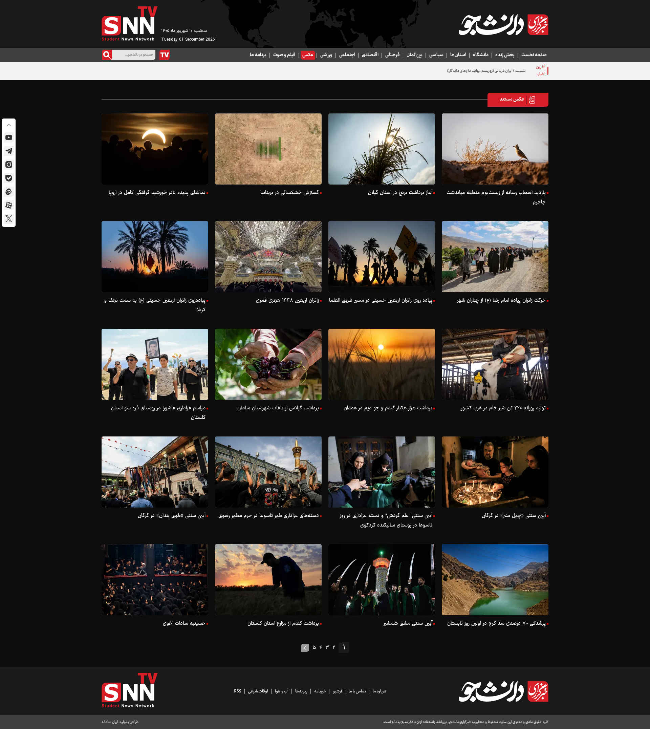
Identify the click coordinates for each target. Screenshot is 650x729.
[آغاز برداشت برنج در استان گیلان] (381, 149)
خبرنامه (320, 691)
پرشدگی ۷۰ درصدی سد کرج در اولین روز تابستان (496, 623)
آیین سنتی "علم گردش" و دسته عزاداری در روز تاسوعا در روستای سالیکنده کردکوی (386, 520)
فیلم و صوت (284, 55)
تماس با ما (357, 691)
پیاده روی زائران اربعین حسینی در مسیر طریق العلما (380, 300)
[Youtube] (9, 137)
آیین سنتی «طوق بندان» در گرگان (171, 515)
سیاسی (436, 55)
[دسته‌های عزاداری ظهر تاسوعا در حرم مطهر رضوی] (268, 472)
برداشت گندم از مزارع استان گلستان (283, 623)
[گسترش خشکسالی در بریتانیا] (268, 149)
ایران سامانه (110, 722)
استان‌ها (458, 55)
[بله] (9, 178)
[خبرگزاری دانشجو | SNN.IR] (503, 25)
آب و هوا (281, 691)
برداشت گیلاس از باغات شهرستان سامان (278, 408)
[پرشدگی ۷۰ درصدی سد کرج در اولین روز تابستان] (495, 579)
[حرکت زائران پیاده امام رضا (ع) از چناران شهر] (495, 256)
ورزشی (326, 55)
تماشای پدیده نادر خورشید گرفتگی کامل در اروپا (157, 192)
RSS (237, 691)
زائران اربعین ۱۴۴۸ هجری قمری (287, 300)
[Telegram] (9, 151)
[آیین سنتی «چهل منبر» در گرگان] (495, 472)
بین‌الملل (414, 55)
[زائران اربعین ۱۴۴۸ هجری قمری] (268, 256)
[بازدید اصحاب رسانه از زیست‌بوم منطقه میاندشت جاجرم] (495, 149)
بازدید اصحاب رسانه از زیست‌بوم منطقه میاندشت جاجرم (496, 197)
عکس (307, 55)
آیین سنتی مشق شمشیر (408, 623)
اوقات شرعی (258, 691)
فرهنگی (392, 55)
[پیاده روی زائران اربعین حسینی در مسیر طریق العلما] (381, 256)
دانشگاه (481, 55)
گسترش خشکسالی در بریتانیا (289, 192)
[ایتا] (9, 191)
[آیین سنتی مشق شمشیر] (381, 579)
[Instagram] (9, 164)
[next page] (305, 648)
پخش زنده (505, 55)
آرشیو (337, 691)
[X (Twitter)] (9, 218)
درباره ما (379, 691)
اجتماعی (347, 55)
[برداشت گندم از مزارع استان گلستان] (268, 579)
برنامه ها (258, 55)
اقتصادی (370, 55)
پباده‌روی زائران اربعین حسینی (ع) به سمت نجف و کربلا (154, 305)
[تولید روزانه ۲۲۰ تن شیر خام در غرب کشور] (495, 364)
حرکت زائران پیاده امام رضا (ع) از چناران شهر (501, 300)
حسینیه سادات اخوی (184, 623)
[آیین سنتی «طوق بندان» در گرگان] (155, 472)
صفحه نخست (534, 55)
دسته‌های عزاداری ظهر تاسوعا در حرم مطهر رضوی (268, 515)
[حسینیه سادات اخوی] (155, 579)
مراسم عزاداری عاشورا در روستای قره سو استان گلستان (158, 413)
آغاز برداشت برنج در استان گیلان (400, 192)
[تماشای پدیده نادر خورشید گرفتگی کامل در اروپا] (155, 149)
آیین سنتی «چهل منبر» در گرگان (514, 515)
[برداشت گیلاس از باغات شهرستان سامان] (268, 364)
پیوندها (301, 691)
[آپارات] (9, 205)
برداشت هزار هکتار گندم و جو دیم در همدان (388, 408)
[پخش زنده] (164, 55)
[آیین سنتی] (381, 472)
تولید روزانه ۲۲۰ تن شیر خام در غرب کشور (503, 408)
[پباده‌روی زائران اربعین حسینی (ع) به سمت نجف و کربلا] (155, 256)
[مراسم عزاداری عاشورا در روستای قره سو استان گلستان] (155, 364)
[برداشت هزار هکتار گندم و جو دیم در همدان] (381, 364)
